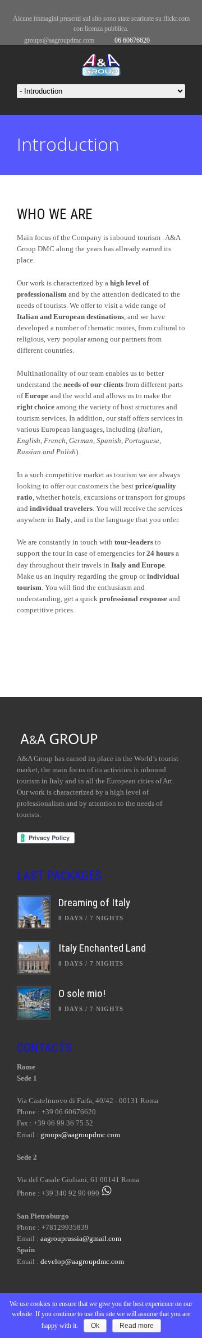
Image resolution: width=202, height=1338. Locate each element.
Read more (137, 1326)
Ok (95, 1326)
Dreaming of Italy (94, 902)
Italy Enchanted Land (102, 948)
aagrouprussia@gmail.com (80, 1238)
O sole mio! (81, 993)
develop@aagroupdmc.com (82, 1261)
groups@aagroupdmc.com (59, 40)
